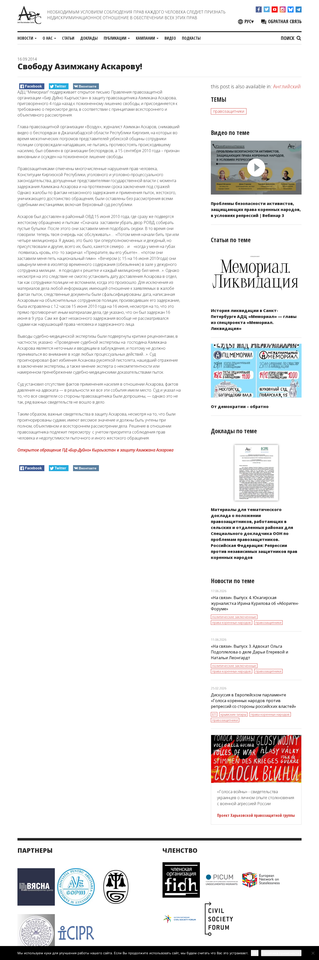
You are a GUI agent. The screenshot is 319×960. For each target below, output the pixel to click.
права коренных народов (231, 622)
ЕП (214, 714)
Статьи (68, 38)
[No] (312, 953)
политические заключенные (234, 617)
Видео (170, 38)
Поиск (288, 38)
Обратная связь (284, 21)
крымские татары (233, 714)
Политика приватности (281, 953)
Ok (255, 953)
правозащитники (228, 111)
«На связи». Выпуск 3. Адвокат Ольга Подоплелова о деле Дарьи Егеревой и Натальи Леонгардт (249, 651)
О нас (48, 38)
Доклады (89, 38)
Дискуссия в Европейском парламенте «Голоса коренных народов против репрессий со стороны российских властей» (253, 700)
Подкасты (191, 38)
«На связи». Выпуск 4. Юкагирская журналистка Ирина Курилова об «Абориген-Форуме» (255, 603)
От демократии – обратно (240, 406)
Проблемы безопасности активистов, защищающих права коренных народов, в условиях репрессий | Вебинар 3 (256, 209)
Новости (25, 38)
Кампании (146, 38)
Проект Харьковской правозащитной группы (256, 815)
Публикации (115, 38)
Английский (287, 86)
